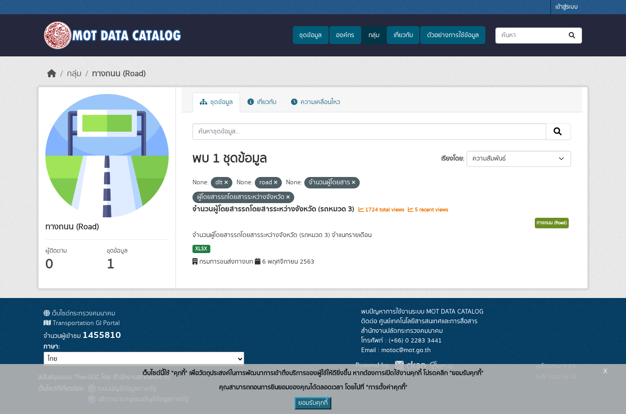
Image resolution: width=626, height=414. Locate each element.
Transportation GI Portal (85, 323)
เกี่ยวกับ (403, 35)
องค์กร (345, 35)
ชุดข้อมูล (310, 35)
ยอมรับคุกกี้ (313, 403)
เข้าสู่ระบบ (566, 7)
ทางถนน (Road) (119, 74)
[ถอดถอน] (226, 183)
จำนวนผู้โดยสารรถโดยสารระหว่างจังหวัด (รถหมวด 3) (274, 209)
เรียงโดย (452, 158)
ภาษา (51, 346)
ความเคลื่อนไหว (319, 102)
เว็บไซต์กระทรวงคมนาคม (82, 313)
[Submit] (572, 36)
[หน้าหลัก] (51, 74)
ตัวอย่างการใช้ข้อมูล (453, 35)
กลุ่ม (373, 35)
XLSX (201, 249)
